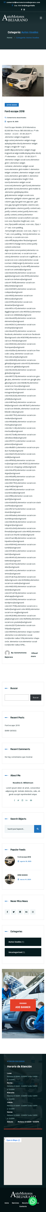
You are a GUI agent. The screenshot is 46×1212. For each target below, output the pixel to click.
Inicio (7, 1203)
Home (9, 37)
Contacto (23, 1206)
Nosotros (25, 1203)
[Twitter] (18, 800)
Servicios (15, 1203)
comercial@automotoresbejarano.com (23, 2)
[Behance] (26, 800)
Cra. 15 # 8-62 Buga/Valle (24, 5)
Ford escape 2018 (15, 111)
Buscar (14, 688)
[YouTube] (31, 800)
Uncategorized (15, 952)
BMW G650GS (10, 730)
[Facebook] (14, 800)
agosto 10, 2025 (25, 861)
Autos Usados (12, 105)
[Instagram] (32, 912)
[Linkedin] (22, 800)
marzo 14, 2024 (25, 879)
